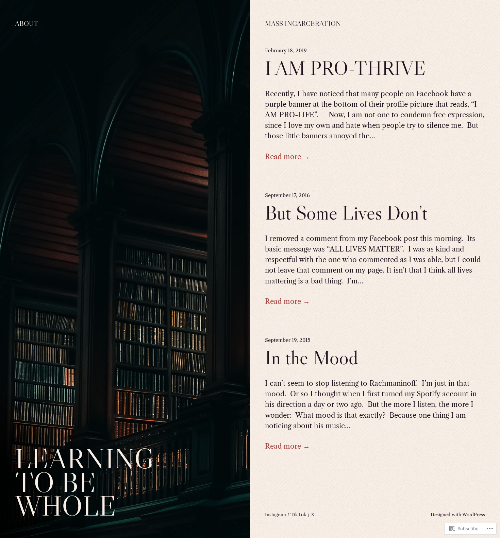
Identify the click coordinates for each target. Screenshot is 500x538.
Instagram (275, 514)
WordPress (473, 514)
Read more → (287, 156)
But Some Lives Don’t (346, 213)
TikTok (298, 514)
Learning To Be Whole (84, 482)
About (26, 23)
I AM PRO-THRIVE (345, 68)
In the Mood (311, 357)
